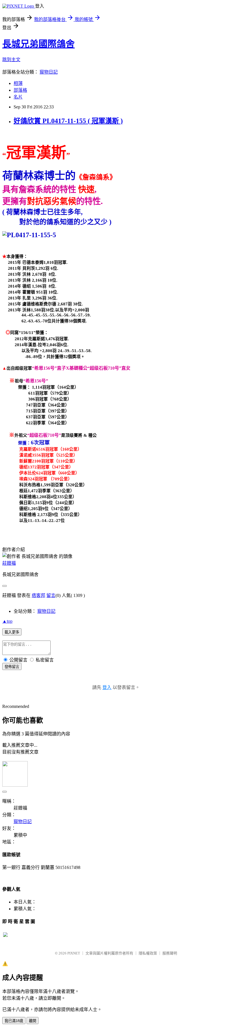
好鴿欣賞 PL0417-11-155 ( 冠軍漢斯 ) (68, 121)
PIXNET (73, 953)
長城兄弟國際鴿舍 (38, 44)
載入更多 (12, 632)
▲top (7, 621)
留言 (50, 595)
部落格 (20, 90)
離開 (32, 1021)
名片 (18, 97)
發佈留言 (12, 667)
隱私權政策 (148, 953)
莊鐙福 (9, 563)
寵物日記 (49, 72)
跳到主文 (11, 59)
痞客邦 (38, 595)
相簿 (18, 83)
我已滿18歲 (14, 1021)
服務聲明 (169, 953)
